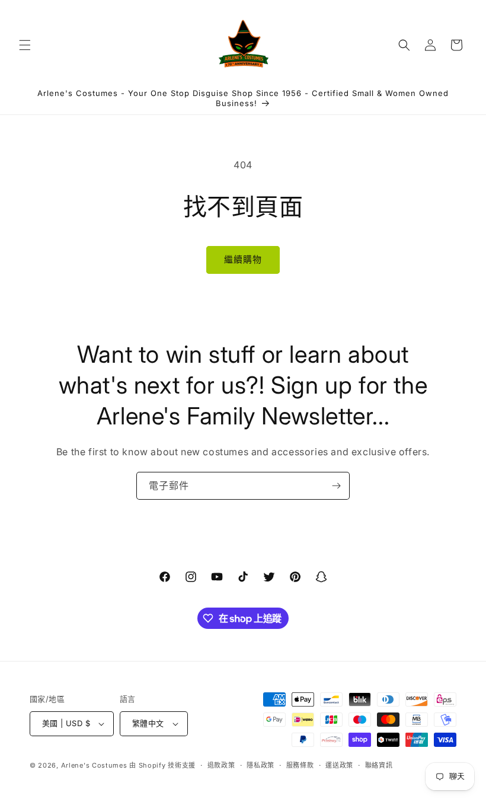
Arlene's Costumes (94, 765)
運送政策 (339, 765)
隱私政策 (260, 765)
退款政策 (221, 765)
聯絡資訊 (379, 765)
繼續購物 (243, 259)
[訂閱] (336, 486)
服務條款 (300, 765)
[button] (25, 45)
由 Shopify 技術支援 (162, 765)
